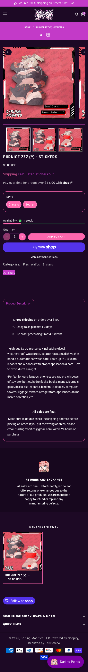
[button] (7, 14)
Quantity (9, 229)
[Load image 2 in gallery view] (44, 140)
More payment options (44, 257)
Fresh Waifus (31, 264)
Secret (30, 204)
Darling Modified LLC (35, 638)
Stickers (48, 264)
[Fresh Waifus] (48, 35)
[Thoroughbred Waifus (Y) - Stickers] (40, 35)
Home (27, 27)
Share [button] (11, 272)
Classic (14, 204)
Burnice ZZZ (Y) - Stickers (16, 575)
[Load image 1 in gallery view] (18, 140)
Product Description (18, 303)
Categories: (11, 264)
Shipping (10, 174)
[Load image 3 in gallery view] (70, 140)
